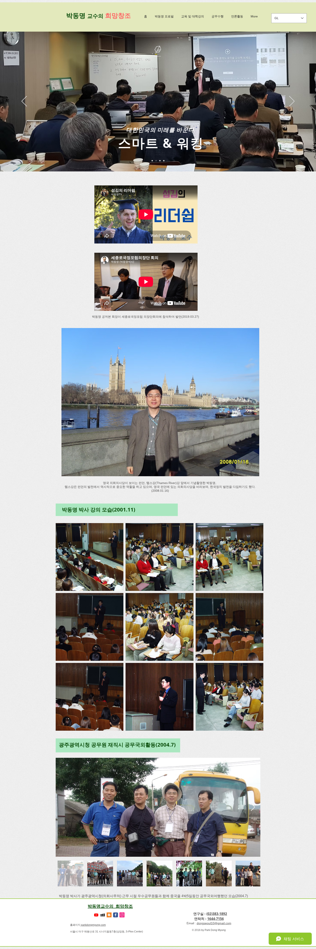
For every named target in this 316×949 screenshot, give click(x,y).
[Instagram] (122, 914)
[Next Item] (252, 807)
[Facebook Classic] (115, 914)
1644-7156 (215, 918)
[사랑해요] (160, 160)
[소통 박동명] (152, 160)
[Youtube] (96, 914)
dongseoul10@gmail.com (214, 923)
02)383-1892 (217, 913)
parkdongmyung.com (93, 924)
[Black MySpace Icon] (102, 914)
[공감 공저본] (163, 160)
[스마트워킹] (156, 160)
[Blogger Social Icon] (109, 914)
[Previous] (24, 101)
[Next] (292, 101)
